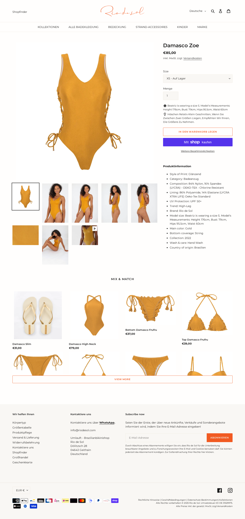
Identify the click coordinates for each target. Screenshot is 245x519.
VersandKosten (225, 506)
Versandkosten (192, 58)
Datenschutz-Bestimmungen (203, 500)
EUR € (20, 490)
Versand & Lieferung (25, 437)
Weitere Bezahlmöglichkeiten (198, 151)
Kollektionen (226, 500)
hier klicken (207, 452)
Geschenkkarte (22, 462)
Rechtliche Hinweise (149, 500)
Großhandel (20, 457)
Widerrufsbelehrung (26, 442)
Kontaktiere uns (23, 447)
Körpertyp (19, 422)
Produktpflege (22, 432)
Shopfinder (19, 452)
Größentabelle (21, 427)
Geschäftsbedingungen (173, 500)
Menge (167, 88)
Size (165, 71)
